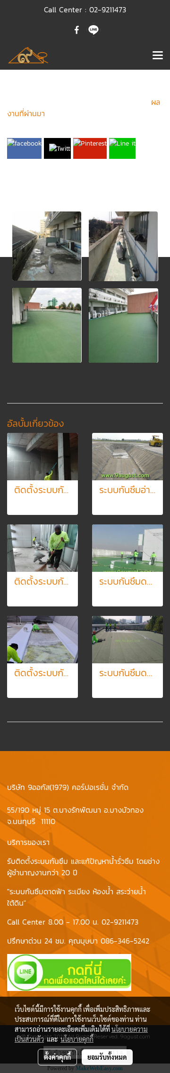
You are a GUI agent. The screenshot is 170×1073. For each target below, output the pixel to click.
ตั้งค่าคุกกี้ (57, 1057)
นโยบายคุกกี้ (77, 1039)
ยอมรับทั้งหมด (107, 1057)
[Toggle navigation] (157, 56)
